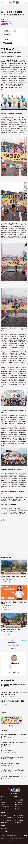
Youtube (16, 793)
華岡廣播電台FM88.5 (8, 578)
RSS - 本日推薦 (5, 831)
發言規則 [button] (24, 640)
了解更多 (14, 672)
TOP (25, 835)
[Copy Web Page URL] (13, 49)
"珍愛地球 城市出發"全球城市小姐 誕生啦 (13, 776)
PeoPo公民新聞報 (18, 800)
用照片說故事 (4, 822)
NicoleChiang (14, 663)
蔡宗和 (4, 746)
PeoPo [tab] (11, 640)
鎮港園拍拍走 (6, 765)
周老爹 (4, 778)
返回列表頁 (14, 648)
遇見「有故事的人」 (19, 822)
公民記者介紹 (17, 806)
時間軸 (2, 804)
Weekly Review (5, 806)
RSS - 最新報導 (5, 828)
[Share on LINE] (10, 49)
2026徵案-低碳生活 (19, 815)
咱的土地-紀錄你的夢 (6, 820)
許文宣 (4, 771)
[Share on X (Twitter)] (7, 49)
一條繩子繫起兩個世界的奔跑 (11, 629)
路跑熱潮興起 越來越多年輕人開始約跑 (14, 576)
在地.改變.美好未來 (18, 820)
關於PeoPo (3, 800)
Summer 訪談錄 (7, 605)
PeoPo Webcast (6, 752)
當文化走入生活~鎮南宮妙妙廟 (10, 763)
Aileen (4, 737)
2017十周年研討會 (18, 818)
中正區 (14, 31)
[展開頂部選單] (25, 2)
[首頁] (14, 2)
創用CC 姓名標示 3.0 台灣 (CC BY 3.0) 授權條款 (8, 43)
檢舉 (11, 23)
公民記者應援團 (18, 804)
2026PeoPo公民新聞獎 (7, 726)
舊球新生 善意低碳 (6, 751)
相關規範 (3, 802)
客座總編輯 (17, 809)
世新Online (5, 758)
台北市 (10, 31)
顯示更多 (7, 40)
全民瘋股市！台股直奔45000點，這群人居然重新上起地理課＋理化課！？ (14, 693)
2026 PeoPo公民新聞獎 (7, 818)
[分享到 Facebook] (4, 49)
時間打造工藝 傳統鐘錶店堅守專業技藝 (12, 757)
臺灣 (6, 31)
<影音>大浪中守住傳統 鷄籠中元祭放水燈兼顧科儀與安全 (13, 743)
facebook (12, 793)
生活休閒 (8, 34)
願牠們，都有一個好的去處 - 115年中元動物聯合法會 (14, 735)
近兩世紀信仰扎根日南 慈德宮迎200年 (12, 770)
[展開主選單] (2, 2)
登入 (18, 645)
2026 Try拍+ (4, 815)
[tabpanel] (14, 645)
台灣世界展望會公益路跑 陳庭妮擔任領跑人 (14, 603)
